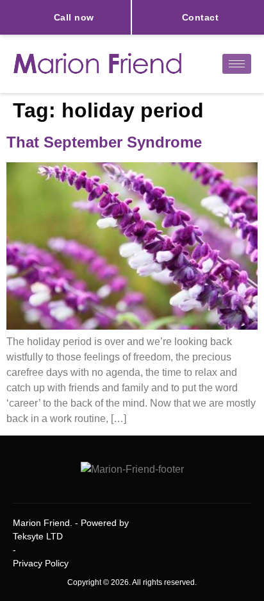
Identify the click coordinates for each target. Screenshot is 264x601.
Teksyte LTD (38, 536)
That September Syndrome (104, 142)
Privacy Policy (41, 563)
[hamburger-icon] (236, 64)
